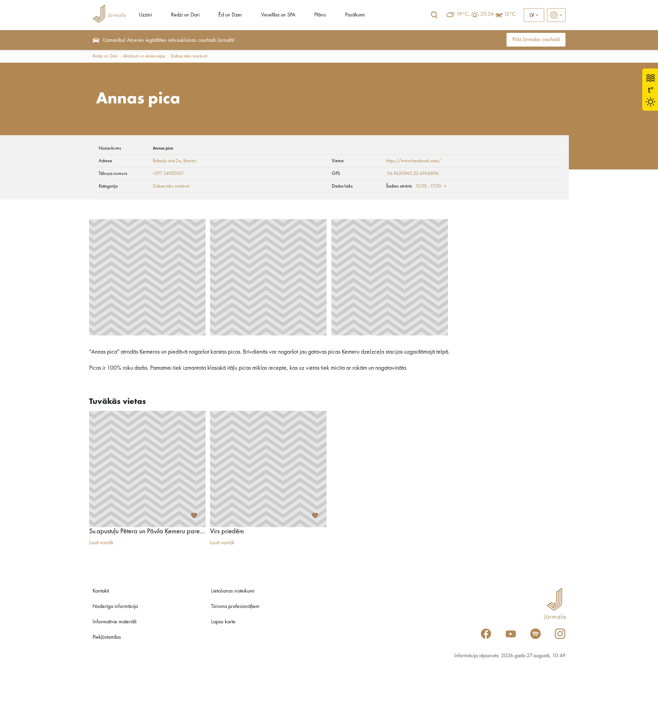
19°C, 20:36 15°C (485, 14)
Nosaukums (110, 148)
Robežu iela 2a (167, 160)
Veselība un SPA (278, 15)
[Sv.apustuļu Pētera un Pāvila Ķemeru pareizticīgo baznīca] (147, 469)
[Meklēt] (434, 15)
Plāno (320, 15)
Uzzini (145, 15)
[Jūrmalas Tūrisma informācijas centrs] (109, 14)
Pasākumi (355, 15)
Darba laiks (342, 186)
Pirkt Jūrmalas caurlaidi (536, 39)
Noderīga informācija (115, 606)
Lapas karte (223, 622)
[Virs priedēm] (268, 469)
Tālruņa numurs (113, 173)
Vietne (338, 160)
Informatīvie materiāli (114, 622)
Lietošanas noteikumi (232, 591)
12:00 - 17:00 (428, 186)
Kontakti (101, 591)
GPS (336, 173)
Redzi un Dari (185, 15)
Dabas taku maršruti (189, 56)
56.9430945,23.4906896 (413, 173)
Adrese (105, 160)
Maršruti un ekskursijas (144, 56)
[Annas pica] (147, 277)
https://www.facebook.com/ (413, 160)
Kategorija (108, 186)
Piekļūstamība (107, 637)
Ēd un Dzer (230, 15)
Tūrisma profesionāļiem (235, 606)
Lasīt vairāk (101, 543)
